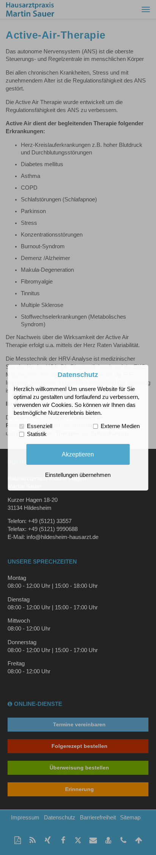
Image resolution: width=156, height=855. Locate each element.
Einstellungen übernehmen (78, 475)
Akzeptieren (78, 454)
